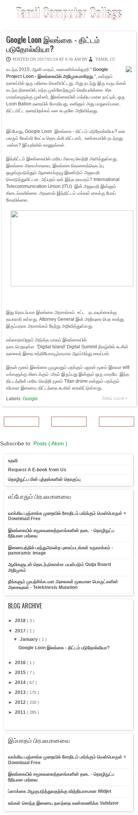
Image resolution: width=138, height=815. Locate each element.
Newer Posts (22, 421)
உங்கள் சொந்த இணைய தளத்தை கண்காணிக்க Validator (63, 803)
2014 (21, 682)
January (29, 639)
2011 (21, 712)
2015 (21, 672)
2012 (21, 702)
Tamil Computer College (69, 12)
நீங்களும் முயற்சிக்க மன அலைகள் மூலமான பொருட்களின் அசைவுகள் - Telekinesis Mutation (63, 584)
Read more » (114, 397)
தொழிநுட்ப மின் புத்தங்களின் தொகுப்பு (44, 479)
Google (30, 398)
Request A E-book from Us (37, 469)
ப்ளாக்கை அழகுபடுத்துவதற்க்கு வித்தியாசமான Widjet (59, 791)
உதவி (13, 460)
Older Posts (117, 421)
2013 (21, 692)
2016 (21, 662)
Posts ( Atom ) (50, 443)
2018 (21, 620)
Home (69, 421)
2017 (21, 631)
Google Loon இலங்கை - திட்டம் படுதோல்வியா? (53, 44)
